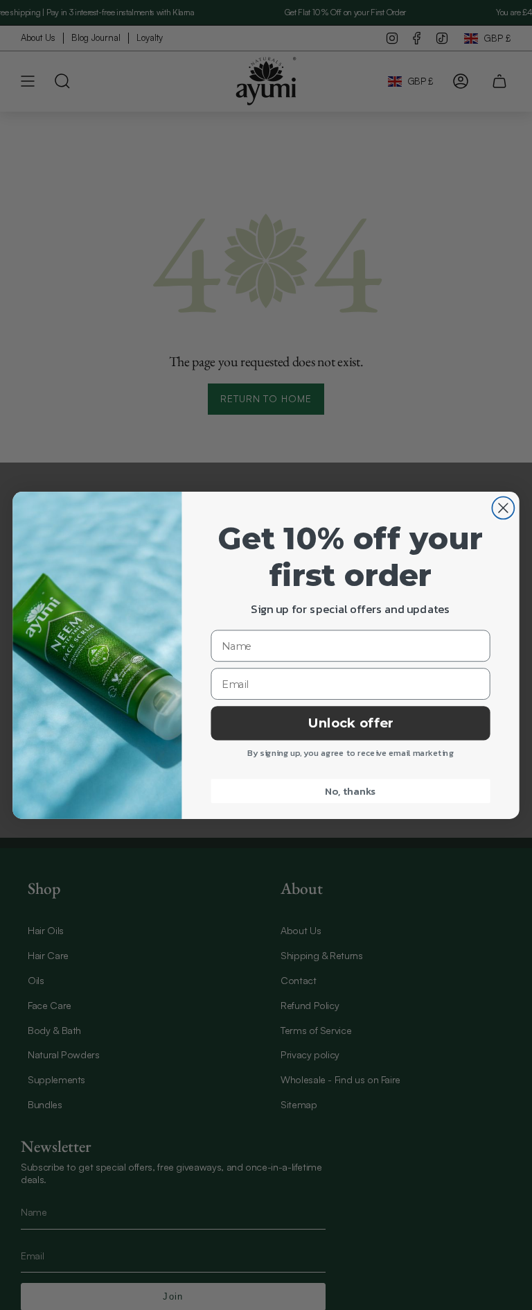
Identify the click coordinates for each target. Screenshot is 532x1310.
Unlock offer (350, 722)
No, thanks (350, 790)
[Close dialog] (503, 508)
